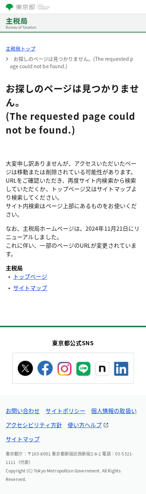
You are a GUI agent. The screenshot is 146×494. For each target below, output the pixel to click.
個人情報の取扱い (114, 410)
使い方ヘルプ (85, 425)
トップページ (30, 276)
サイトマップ (30, 287)
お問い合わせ (23, 410)
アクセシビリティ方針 (34, 425)
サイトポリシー (65, 410)
